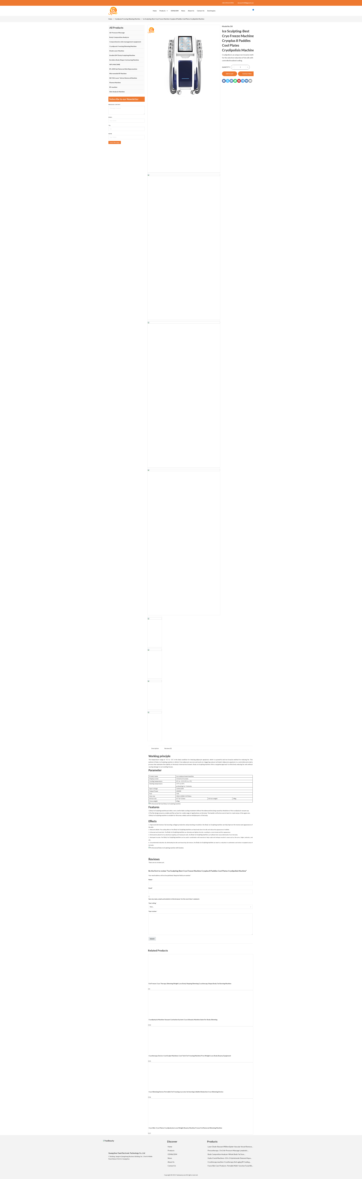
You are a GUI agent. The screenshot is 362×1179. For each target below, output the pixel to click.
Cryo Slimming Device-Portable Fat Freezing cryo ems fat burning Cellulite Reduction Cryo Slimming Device (186, 1092)
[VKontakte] (246, 81)
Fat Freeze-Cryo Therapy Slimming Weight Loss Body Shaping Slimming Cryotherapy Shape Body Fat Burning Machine (190, 983)
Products (163, 11)
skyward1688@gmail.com (246, 3)
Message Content (114, 104)
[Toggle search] (245, 11)
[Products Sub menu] (167, 10)
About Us (191, 11)
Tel (109, 125)
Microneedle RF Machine (118, 73)
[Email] (250, 81)
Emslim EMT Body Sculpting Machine (122, 55)
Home (155, 11)
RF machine (113, 87)
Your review (152, 911)
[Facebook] (224, 81)
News (183, 11)
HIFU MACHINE (114, 64)
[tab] (155, 748)
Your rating (152, 903)
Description (155, 748)
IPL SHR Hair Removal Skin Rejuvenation (123, 69)
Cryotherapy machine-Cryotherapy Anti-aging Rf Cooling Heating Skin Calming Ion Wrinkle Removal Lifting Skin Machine (229, 1162)
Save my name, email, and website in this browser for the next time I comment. (174, 899)
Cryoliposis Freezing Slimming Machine (127, 19)
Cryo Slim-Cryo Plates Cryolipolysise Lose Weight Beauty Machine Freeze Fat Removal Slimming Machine (185, 1128)
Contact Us (200, 11)
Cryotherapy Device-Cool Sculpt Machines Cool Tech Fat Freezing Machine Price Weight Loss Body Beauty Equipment (190, 1056)
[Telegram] (243, 81)
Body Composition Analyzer (119, 37)
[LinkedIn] (231, 81)
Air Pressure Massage (117, 33)
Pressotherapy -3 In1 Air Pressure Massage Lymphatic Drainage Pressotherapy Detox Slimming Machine (227, 1150)
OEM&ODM (175, 11)
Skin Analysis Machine (117, 92)
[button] (252, 11)
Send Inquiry (211, 11)
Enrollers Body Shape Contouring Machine (124, 60)
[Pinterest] (239, 81)
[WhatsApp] (235, 81)
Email (110, 117)
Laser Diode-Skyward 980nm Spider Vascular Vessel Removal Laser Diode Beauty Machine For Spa (230, 1147)
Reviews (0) (168, 748)
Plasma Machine (115, 82)
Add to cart (229, 74)
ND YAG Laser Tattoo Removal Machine (123, 78)
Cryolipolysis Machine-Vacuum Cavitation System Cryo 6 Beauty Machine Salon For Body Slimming (183, 1019)
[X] (228, 81)
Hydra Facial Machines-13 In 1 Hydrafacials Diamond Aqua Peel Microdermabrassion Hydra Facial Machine (229, 1158)
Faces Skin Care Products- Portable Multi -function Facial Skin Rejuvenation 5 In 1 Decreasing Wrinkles (230, 1166)
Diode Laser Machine (116, 51)
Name (110, 133)
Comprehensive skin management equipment (125, 42)
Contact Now (247, 74)
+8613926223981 (228, 3)
